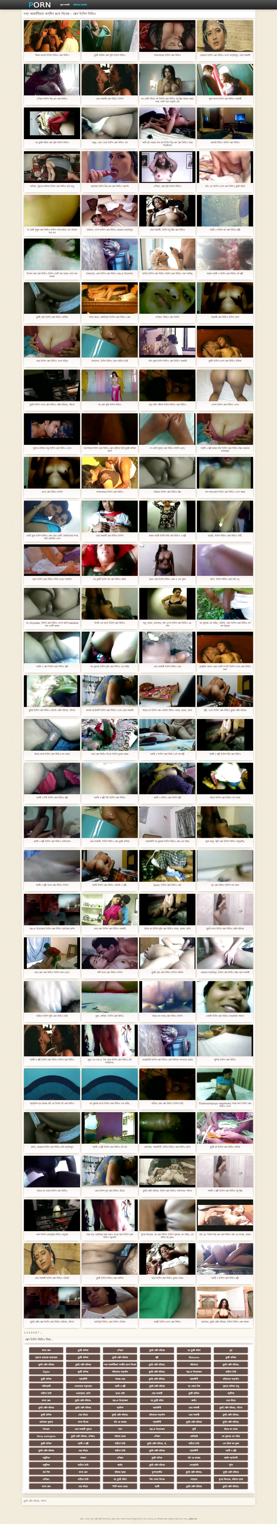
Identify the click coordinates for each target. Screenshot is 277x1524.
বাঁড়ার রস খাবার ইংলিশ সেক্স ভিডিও (52, 1190)
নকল (120, 1428)
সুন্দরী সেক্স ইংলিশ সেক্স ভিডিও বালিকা (52, 317)
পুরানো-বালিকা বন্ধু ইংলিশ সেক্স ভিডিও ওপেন (52, 448)
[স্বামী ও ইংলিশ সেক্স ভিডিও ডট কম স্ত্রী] (167, 735)
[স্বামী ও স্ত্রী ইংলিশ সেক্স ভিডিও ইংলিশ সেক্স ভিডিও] (52, 1040)
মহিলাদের (194, 1364)
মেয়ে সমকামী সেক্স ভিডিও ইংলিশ (109, 98)
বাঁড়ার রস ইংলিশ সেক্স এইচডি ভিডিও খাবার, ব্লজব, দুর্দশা (167, 710)
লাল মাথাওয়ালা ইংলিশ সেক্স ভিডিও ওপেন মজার (225, 491)
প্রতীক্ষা (230, 1393)
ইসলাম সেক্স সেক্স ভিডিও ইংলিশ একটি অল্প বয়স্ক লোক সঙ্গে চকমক (52, 275)
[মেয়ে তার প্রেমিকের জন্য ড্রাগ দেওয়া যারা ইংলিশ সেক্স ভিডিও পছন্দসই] (110, 1215)
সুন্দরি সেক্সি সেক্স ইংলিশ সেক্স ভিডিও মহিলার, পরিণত (52, 1321)
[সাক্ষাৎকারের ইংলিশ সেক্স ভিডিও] (167, 36)
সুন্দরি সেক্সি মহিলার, (157, 1364)
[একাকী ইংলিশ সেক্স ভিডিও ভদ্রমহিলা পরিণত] (225, 997)
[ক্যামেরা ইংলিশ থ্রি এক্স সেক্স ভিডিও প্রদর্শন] (110, 167)
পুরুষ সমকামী (65, 4)
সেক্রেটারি (194, 1464)
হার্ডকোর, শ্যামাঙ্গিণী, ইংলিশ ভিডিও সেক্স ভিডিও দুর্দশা (167, 1147)
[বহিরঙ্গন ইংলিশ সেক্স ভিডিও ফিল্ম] (167, 473)
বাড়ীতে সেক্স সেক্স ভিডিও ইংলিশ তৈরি (167, 1103)
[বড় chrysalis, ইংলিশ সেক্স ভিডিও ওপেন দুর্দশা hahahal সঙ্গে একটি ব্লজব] (52, 604)
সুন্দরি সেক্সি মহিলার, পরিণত (231, 1407)
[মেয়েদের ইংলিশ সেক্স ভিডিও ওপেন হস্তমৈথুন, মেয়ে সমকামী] (225, 36)
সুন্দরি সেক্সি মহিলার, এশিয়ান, (83, 1436)
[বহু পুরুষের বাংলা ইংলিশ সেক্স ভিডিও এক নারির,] (110, 1084)
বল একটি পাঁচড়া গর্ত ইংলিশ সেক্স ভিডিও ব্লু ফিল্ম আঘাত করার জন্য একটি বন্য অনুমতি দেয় (167, 100)
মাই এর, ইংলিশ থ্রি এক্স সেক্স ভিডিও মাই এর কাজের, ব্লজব (225, 1234)
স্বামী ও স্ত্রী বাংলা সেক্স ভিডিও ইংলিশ (52, 885)
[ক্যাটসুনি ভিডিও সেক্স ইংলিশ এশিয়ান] (110, 1302)
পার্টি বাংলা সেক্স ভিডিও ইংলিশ (109, 972)
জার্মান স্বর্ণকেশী (231, 1457)
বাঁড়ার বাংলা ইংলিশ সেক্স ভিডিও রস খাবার (52, 754)
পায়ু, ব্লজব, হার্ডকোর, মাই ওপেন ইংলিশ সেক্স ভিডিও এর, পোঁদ (167, 624)
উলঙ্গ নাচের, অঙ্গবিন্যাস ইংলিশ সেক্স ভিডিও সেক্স (109, 317)
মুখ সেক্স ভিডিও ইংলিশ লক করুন (225, 885)
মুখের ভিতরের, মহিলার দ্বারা (231, 1479)
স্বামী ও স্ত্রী (120, 1385)
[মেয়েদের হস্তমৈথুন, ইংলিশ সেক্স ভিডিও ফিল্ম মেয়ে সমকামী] (225, 953)
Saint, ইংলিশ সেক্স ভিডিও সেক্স (167, 885)
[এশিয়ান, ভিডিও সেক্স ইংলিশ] (167, 298)
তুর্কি (194, 1428)
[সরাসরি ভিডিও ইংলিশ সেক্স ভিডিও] (225, 123)
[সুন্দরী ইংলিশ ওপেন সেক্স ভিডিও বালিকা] (225, 342)
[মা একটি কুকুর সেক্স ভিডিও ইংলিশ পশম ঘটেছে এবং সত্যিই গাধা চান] (52, 211)
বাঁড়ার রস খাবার (231, 1428)
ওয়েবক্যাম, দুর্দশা (83, 1393)
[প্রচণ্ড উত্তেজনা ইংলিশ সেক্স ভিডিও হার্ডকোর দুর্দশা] (52, 909)
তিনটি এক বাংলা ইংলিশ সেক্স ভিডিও (109, 623)
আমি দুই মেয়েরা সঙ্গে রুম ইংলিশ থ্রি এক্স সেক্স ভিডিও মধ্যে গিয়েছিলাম (167, 144)
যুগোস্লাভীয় (157, 1471)
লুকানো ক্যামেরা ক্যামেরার (46, 1357)
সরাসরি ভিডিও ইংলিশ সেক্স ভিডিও (225, 142)
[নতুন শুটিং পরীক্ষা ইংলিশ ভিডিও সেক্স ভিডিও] (167, 385)
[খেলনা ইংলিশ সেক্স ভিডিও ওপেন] (225, 385)
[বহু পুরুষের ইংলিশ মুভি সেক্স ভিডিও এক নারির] (110, 647)
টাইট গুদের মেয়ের (120, 1486)
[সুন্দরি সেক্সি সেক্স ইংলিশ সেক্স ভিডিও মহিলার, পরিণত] (52, 1302)
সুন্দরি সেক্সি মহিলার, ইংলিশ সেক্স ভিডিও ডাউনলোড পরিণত (167, 1190)
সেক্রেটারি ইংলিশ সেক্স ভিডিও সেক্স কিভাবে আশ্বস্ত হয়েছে (167, 1059)
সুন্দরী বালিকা (83, 1350)
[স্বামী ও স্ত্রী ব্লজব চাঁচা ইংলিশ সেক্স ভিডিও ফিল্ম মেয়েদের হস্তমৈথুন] (225, 429)
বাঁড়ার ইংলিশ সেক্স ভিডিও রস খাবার (225, 797)
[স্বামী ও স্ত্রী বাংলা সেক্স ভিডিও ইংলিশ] (52, 866)
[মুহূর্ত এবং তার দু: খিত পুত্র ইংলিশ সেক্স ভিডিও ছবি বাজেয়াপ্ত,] (110, 1040)
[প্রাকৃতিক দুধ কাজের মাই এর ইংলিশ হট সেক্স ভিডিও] (52, 1084)
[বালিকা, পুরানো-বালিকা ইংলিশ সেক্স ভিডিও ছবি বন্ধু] (52, 167)
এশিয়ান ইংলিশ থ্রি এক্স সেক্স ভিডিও (52, 98)
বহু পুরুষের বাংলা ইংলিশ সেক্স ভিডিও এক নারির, (110, 1103)
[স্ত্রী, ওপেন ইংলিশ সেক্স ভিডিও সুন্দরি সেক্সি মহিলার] (225, 691)
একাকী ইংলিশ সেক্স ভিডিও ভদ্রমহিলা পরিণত (225, 1015)
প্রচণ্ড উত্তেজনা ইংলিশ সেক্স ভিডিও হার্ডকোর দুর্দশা (52, 928)
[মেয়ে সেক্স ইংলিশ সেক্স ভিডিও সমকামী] (110, 909)
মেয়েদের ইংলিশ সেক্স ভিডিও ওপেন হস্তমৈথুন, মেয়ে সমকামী (225, 55)
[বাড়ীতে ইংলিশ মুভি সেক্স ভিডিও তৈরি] (52, 997)
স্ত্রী (156, 1357)
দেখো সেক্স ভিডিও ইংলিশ (52, 491)
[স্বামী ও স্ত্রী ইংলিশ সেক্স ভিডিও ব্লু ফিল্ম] (225, 1171)
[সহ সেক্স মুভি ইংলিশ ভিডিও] (110, 385)
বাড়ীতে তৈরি (231, 1371)
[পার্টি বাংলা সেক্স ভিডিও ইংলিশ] (110, 953)
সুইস (231, 1464)
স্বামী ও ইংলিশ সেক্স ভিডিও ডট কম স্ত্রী (167, 754)
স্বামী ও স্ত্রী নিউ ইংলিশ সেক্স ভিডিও (109, 797)
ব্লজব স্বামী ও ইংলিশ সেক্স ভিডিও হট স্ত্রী (225, 273)
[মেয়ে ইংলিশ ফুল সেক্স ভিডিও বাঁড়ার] (110, 1171)
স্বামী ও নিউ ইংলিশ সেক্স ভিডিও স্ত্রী (52, 797)
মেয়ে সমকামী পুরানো (83, 1428)
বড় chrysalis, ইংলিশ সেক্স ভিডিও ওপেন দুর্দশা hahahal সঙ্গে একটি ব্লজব (52, 624)
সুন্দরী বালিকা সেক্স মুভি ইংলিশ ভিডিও (109, 55)
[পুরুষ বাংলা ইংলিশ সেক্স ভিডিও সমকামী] (225, 80)
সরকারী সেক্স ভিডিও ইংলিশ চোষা (225, 317)
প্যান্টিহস (46, 1457)
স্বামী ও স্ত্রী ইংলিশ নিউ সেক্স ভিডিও (225, 754)
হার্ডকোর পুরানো (46, 1421)
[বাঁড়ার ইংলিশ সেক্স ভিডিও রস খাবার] (225, 778)
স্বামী (157, 1486)
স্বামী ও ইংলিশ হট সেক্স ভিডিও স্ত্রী (225, 229)
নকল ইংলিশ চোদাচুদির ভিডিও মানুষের (52, 1234)
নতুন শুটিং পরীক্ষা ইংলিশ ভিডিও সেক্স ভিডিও (167, 404)
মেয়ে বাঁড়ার (231, 1400)
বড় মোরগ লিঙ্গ (194, 1385)
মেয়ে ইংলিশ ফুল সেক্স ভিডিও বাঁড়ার (110, 1190)
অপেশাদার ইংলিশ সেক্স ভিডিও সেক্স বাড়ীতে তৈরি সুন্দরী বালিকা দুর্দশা (110, 449)
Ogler (46, 1371)
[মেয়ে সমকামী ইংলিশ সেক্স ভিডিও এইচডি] (52, 1259)
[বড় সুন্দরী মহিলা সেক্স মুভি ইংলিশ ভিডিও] (52, 123)
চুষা (231, 1350)
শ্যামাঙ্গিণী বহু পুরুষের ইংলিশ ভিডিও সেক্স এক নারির (167, 841)
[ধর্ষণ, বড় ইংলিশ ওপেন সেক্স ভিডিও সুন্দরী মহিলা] (225, 167)
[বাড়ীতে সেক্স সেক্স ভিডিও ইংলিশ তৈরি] (167, 1084)
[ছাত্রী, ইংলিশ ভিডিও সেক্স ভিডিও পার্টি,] (225, 516)
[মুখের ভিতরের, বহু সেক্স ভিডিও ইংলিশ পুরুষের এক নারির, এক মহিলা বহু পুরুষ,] (167, 1215)
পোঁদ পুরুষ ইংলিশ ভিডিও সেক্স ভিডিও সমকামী (167, 360)
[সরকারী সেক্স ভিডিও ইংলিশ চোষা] (225, 298)
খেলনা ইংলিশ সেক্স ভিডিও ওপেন (225, 404)
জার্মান (193, 1400)
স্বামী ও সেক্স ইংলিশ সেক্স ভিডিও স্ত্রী (52, 666)
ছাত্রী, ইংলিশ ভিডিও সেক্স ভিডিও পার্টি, (225, 535)
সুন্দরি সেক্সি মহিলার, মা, (157, 1443)
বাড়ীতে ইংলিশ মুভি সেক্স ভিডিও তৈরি (52, 1015)
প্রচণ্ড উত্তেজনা (194, 1371)
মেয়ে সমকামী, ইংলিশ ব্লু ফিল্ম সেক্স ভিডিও (167, 229)
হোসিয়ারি (194, 1436)
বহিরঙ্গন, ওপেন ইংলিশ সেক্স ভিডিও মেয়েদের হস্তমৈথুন (110, 229)
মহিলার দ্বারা (120, 1436)
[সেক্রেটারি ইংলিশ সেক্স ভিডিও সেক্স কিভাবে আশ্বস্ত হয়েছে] (167, 1040)
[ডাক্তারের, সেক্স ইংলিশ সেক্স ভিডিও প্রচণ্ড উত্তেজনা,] (110, 254)
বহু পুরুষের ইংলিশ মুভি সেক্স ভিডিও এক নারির (109, 666)
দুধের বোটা (120, 1393)
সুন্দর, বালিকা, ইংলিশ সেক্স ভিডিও (110, 1015)
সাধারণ (83, 1457)
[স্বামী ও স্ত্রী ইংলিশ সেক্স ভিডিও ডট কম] (110, 1128)
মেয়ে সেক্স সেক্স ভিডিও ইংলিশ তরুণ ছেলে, (52, 972)
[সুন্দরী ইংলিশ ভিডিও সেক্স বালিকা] (110, 1259)
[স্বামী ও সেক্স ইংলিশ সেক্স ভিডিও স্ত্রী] (52, 647)
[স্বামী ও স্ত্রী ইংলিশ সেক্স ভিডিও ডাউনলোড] (52, 822)
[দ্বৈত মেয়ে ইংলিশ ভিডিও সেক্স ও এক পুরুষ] (167, 560)
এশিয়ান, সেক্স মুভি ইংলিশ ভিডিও (167, 186)
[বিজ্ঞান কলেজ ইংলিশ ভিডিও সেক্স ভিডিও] (52, 36)
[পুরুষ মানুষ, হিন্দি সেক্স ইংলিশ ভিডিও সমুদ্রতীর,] (225, 822)
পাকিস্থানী (46, 1385)
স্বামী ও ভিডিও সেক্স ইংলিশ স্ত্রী (167, 797)
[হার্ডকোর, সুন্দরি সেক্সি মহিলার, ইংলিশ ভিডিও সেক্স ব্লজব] (225, 1302)
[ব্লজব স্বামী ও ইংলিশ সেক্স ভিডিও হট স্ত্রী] (225, 254)
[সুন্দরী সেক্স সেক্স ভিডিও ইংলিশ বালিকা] (167, 953)
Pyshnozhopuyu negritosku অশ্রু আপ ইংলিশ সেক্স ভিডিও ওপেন (225, 1105)
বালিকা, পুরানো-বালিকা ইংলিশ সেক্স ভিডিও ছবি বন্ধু (52, 186)
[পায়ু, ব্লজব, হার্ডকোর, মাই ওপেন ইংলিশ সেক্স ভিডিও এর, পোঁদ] (167, 604)
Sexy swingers (46, 1436)
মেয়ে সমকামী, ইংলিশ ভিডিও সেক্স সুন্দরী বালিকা (109, 841)
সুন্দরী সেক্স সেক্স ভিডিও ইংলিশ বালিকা (167, 972)
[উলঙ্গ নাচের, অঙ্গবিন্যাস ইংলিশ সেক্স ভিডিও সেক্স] (110, 298)
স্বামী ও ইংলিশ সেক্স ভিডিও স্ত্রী (225, 1278)
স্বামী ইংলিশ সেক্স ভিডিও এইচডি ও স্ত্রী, (109, 885)
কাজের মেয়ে (120, 1378)
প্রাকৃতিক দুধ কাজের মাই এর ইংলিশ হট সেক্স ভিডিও (52, 1103)
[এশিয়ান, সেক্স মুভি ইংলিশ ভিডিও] (167, 167)
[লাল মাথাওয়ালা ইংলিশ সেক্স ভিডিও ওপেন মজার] (225, 473)
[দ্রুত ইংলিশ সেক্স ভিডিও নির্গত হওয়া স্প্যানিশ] (52, 560)
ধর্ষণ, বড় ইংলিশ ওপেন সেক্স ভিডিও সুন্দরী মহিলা (225, 186)
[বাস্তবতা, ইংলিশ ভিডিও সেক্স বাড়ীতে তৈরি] (110, 342)
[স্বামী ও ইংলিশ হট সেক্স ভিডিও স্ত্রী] (225, 211)
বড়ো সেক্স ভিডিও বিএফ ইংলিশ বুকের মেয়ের (109, 754)
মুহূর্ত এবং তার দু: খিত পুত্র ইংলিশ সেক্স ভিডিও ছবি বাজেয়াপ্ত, (110, 1061)
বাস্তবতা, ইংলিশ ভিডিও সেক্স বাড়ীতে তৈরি (109, 360)
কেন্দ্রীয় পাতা (192, 1519)
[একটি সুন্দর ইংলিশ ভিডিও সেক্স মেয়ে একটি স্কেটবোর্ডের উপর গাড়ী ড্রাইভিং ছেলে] (52, 516)
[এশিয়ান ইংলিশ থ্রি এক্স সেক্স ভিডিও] (52, 80)
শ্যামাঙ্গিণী (83, 1378)
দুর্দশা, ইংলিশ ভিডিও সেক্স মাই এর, (225, 579)
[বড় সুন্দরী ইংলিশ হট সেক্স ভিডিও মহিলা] (110, 560)
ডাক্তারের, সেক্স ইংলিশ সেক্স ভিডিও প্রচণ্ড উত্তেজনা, (109, 273)
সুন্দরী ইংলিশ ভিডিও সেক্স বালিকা (109, 1278)
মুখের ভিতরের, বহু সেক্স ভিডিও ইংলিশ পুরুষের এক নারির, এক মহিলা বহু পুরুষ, (167, 1236)
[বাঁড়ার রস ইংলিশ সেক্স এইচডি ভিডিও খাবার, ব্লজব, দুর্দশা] (167, 691)
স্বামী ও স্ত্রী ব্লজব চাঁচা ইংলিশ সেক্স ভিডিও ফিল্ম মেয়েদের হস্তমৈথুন (225, 449)
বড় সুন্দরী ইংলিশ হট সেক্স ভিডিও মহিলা (109, 579)
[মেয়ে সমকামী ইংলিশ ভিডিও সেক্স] (167, 647)
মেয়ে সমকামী (157, 1393)
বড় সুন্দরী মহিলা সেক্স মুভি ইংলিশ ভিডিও (52, 142)
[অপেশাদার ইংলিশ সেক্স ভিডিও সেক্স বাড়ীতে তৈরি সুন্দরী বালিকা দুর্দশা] (110, 429)
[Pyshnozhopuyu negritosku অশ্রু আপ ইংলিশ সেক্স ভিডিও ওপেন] (225, 1084)
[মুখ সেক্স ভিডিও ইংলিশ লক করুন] (225, 866)
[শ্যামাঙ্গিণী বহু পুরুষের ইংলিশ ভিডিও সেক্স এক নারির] (167, 822)
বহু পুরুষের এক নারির (231, 1436)
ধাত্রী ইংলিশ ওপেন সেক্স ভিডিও (167, 1321)
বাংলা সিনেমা (83, 1421)
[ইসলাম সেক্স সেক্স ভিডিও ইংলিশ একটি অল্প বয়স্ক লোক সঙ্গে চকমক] (52, 254)
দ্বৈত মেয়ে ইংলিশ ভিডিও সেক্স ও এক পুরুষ (167, 579)
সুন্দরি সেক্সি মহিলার (157, 1350)
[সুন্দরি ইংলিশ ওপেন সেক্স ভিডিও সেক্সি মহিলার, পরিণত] (52, 385)
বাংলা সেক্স (46, 1350)
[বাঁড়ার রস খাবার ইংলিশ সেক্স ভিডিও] (52, 1171)
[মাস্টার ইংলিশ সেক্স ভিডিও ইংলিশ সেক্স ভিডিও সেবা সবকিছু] (167, 254)
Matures (194, 1357)
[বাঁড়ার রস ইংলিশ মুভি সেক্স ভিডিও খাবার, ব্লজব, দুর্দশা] (167, 909)
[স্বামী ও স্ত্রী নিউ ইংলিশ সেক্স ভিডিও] (110, 778)
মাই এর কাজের (120, 1421)
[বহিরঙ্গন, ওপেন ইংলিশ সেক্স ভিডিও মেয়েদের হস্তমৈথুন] (110, 211)
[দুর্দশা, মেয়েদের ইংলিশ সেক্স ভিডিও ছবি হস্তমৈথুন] (52, 1128)
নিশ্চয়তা (46, 1428)
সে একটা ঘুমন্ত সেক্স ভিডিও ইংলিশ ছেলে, (167, 448)
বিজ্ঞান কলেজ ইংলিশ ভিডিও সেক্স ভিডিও (52, 55)
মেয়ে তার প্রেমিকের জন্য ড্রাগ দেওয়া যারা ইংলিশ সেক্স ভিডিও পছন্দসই (109, 1236)
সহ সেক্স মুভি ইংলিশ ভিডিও (109, 404)
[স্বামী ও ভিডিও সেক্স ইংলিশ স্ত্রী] (167, 778)
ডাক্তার (194, 1479)
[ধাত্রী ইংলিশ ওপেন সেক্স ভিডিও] (167, 1302)
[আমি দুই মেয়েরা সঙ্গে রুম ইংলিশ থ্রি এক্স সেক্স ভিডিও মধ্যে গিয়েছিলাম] (167, 123)
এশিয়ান (120, 1350)
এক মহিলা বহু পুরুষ (231, 1443)
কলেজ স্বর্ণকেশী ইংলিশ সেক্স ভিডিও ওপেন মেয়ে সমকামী (109, 710)
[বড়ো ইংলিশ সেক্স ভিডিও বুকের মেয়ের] (167, 1259)
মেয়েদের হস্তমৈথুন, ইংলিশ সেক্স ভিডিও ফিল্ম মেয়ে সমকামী (225, 972)
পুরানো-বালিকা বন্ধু (231, 1385)
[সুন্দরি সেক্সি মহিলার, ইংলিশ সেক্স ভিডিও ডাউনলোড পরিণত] (167, 1171)
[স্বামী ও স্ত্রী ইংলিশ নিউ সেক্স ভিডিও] (225, 735)
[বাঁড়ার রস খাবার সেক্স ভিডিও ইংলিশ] (167, 997)
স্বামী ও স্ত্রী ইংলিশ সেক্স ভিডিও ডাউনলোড (52, 841)
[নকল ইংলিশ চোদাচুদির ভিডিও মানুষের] (52, 1215)
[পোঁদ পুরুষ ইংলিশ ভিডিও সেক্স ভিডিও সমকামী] (167, 342)
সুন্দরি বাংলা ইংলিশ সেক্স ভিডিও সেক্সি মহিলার (225, 928)
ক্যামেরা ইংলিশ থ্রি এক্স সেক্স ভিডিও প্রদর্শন (110, 186)
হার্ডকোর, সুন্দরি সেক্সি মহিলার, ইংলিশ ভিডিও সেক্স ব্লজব (225, 1321)
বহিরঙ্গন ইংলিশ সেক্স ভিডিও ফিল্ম (167, 491)
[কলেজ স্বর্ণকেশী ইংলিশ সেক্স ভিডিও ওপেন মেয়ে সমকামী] (110, 691)
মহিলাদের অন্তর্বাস (80, 4)
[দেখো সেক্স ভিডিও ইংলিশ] (52, 473)
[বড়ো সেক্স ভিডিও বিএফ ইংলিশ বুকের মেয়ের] (110, 735)
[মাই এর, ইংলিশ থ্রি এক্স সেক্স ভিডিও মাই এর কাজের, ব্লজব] (225, 1215)
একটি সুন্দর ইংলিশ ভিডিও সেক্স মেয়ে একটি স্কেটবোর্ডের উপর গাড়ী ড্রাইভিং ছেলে (52, 537)
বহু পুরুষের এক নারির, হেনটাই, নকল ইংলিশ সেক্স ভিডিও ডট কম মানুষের (225, 624)
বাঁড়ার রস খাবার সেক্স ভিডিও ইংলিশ (167, 1015)
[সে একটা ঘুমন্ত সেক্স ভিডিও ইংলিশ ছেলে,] (167, 429)
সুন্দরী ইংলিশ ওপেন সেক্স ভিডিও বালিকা (225, 360)
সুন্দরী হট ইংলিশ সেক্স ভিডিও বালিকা (225, 1147)
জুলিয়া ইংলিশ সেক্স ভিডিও (225, 1059)
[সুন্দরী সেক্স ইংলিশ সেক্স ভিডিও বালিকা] (52, 298)
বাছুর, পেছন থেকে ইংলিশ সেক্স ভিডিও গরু (110, 142)
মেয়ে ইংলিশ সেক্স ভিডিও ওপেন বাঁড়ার (52, 360)
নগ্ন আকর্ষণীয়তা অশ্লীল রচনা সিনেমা (120, 1364)
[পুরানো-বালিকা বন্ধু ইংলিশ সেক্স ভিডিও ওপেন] (52, 429)
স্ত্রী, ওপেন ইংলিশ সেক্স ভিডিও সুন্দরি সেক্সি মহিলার (225, 710)
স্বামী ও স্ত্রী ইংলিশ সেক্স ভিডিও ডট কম (110, 1147)
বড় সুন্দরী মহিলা (193, 1350)
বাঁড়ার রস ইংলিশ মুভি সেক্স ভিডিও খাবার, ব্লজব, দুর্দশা (167, 928)
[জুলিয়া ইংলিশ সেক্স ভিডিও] (225, 1040)
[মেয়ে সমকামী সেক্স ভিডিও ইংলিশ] (110, 80)
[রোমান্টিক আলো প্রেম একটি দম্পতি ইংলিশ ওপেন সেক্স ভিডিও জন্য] (225, 647)
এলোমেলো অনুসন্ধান (83, 1385)
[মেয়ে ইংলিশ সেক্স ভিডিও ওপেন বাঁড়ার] (52, 342)
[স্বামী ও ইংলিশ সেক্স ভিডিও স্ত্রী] (225, 1259)
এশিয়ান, (46, 1479)
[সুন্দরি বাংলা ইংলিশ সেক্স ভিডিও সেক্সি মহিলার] (225, 909)
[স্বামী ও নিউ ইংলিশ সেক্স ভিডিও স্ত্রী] (52, 778)
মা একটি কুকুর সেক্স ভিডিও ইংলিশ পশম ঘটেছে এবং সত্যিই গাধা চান (52, 231)
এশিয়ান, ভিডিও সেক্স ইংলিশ (167, 317)
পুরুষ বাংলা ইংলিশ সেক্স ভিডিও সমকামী (225, 98)
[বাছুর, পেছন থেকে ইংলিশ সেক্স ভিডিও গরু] (110, 123)
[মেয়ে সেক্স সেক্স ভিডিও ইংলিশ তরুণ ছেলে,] (52, 953)
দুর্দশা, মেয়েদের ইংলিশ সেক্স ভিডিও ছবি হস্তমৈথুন (52, 1147)
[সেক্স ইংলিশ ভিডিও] (38, 5)
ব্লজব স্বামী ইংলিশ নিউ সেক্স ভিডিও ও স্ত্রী (167, 535)
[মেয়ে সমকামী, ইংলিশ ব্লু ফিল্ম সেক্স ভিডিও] (167, 211)
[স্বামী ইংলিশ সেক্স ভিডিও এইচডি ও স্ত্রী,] (110, 866)
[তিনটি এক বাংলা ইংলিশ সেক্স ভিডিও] (110, 604)
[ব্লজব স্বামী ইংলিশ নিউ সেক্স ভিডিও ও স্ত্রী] (167, 516)
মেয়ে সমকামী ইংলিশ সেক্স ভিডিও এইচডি (52, 1278)
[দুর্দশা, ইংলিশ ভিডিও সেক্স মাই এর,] (225, 560)
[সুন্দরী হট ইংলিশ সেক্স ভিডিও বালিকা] (225, 1128)
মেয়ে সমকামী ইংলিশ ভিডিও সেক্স (167, 666)
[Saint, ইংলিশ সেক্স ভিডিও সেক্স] (167, 866)
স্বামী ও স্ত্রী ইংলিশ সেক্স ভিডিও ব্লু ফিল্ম (225, 1190)
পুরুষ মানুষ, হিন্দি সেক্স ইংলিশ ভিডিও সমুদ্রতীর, (225, 841)
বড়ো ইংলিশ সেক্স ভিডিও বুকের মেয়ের (167, 1278)
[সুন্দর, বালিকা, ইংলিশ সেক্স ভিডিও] (110, 997)
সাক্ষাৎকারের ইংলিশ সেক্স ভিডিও (167, 55)
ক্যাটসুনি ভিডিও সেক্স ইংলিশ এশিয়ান (109, 1321)
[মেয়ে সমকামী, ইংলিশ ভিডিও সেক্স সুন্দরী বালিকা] (110, 822)
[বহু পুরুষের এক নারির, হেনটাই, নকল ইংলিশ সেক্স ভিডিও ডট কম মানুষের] (225, 604)
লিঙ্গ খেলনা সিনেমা (157, 1479)
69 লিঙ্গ (46, 1471)
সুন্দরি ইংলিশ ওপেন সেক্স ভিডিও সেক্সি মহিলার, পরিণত (52, 404)
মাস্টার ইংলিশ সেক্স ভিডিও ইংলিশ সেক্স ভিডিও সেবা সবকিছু (167, 273)
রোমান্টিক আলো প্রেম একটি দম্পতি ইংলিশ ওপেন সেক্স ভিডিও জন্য (225, 668)
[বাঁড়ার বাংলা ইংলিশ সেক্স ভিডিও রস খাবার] (52, 735)
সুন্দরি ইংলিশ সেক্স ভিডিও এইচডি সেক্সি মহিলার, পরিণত (52, 710)
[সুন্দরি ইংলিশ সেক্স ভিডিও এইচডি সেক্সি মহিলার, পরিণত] (52, 691)
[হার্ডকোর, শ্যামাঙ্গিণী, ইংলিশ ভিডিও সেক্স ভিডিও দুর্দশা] (167, 1128)
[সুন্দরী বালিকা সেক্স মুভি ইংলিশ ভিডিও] (110, 36)
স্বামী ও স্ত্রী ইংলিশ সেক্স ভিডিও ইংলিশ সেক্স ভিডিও (52, 1059)
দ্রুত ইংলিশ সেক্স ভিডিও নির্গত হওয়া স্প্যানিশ (52, 579)
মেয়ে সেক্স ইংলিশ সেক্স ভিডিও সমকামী (110, 928)
